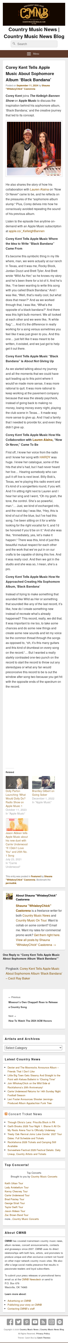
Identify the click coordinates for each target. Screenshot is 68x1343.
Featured (36, 876)
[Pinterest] (26, 1322)
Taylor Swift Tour (14, 1207)
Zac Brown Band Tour (16, 1215)
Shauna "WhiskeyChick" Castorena (28, 87)
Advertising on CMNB (19, 1300)
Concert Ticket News (25, 1114)
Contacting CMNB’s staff (21, 1308)
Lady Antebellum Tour (17, 1187)
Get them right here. (47, 935)
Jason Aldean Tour (15, 1211)
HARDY (45, 457)
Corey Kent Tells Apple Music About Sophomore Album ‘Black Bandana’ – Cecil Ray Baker (34, 973)
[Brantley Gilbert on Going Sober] (43, 782)
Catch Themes (43, 1337)
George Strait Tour (15, 1203)
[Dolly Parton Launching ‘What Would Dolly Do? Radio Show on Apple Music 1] (17, 782)
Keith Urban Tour (14, 1183)
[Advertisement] (34, 727)
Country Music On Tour (31, 920)
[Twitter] (18, 1322)
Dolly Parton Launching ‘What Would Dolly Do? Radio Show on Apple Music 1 (16, 798)
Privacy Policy (43, 1333)
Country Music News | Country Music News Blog (34, 33)
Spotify (60, 1322)
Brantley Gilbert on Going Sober (43, 792)
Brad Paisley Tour (14, 1199)
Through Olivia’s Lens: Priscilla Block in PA (31, 1122)
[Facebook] (10, 1322)
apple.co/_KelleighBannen (27, 231)
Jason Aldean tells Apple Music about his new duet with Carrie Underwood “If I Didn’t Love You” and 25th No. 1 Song (17, 844)
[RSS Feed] (43, 1322)
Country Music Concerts (44, 1176)
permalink (11, 883)
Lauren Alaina (39, 189)
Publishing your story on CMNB (25, 1304)
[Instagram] (51, 1322)
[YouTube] (35, 1322)
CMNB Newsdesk (31, 1279)
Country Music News (36, 915)
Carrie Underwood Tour (17, 1195)
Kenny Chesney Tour (16, 1191)
